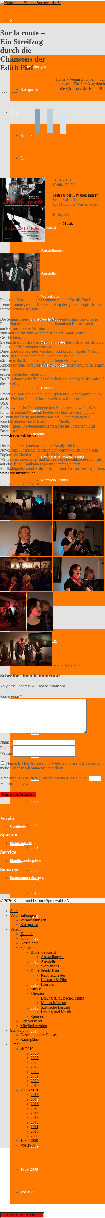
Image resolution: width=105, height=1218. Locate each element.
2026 (35, 1053)
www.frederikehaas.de (18, 435)
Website (6, 753)
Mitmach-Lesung (54, 480)
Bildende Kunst (43, 952)
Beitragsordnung (22, 861)
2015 (35, 1008)
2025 (35, 1058)
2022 (35, 824)
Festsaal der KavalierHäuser (75, 195)
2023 (35, 801)
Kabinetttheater (53, 975)
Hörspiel (48, 388)
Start (14, 20)
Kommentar (11, 696)
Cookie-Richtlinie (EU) (27, 879)
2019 (35, 893)
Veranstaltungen (82, 79)
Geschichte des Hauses (38, 1035)
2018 (35, 1094)
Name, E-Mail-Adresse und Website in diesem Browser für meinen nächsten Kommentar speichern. (50, 765)
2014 (35, 1031)
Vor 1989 (27, 1192)
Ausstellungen (52, 250)
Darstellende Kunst (46, 970)
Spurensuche (41, 1016)
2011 (34, 1127)
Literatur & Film (54, 980)
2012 (35, 1122)
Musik (68, 223)
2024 (35, 1062)
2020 (35, 870)
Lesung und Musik (56, 1012)
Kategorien (29, 89)
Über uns (27, 938)
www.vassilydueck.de (17, 473)
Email (4, 748)
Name (5, 742)
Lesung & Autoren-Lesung (62, 998)
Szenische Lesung (55, 1007)
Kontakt (26, 934)
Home (60, 79)
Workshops (50, 296)
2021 (35, 847)
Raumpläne (29, 1039)
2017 (35, 962)
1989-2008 (29, 1169)
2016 (35, 985)
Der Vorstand (31, 1021)
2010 (35, 1131)
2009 (35, 1136)
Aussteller (49, 273)
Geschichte (18, 827)
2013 (35, 1117)
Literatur (37, 434)
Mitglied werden (33, 1026)
